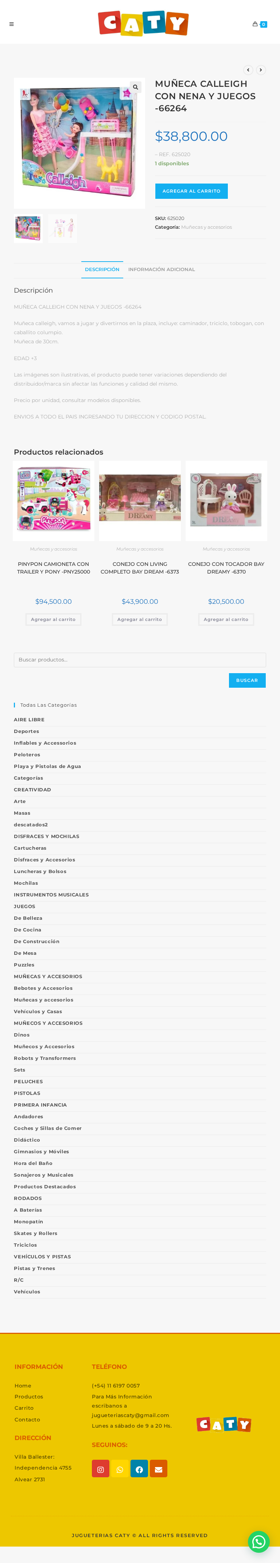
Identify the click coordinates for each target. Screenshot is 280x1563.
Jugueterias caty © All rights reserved (140, 1535)
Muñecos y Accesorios (44, 1046)
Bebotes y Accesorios (43, 988)
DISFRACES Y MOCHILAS (46, 836)
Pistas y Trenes (34, 1268)
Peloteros (27, 754)
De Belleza (28, 918)
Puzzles (24, 965)
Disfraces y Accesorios (44, 859)
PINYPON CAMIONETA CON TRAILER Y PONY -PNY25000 (53, 568)
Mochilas (26, 883)
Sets (19, 1070)
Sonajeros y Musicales (44, 1175)
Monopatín (28, 1221)
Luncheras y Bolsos (40, 871)
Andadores (28, 1116)
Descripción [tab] (102, 269)
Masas (22, 813)
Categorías (28, 778)
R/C (18, 1280)
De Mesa (25, 953)
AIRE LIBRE (29, 719)
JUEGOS (24, 906)
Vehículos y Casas (38, 1011)
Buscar (247, 680)
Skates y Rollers (36, 1233)
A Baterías (28, 1210)
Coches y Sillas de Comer (48, 1128)
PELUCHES (28, 1081)
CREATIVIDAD (32, 789)
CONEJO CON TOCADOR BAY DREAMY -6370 (226, 568)
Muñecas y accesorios (206, 227)
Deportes (26, 731)
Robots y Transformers (45, 1058)
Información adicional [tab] (161, 269)
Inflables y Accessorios (45, 743)
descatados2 (31, 824)
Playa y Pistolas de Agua (47, 766)
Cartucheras (30, 848)
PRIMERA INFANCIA (40, 1105)
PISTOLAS (27, 1093)
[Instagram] (100, 1468)
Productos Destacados (45, 1186)
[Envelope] (158, 1468)
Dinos (22, 1035)
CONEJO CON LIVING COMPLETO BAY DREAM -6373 (140, 568)
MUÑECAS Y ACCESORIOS (48, 976)
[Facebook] (139, 1468)
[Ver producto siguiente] (261, 70)
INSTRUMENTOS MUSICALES (51, 895)
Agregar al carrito (192, 191)
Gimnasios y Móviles (41, 1151)
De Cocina (27, 930)
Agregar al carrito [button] (53, 619)
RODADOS (28, 1198)
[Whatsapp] (120, 1468)
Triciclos (25, 1245)
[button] (135, 87)
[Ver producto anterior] (248, 70)
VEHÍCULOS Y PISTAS (42, 1256)
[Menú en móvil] (11, 24)
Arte (20, 801)
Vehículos (27, 1291)
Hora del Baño (33, 1163)
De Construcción (36, 941)
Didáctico (27, 1140)
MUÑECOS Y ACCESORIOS (48, 1023)
